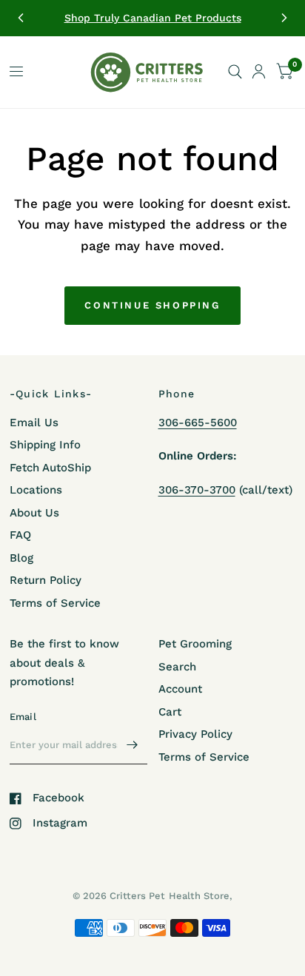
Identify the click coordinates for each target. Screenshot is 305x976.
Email (23, 716)
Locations (36, 490)
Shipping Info (45, 444)
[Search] (235, 72)
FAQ (20, 535)
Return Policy (45, 580)
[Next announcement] (284, 17)
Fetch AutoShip (50, 467)
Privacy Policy (195, 734)
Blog (21, 558)
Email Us (34, 422)
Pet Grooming (195, 643)
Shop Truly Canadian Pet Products (152, 18)
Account (180, 689)
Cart (169, 711)
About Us (34, 512)
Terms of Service (55, 603)
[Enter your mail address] (132, 745)
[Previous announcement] (20, 17)
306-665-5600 (197, 422)
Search (177, 666)
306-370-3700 (196, 490)
